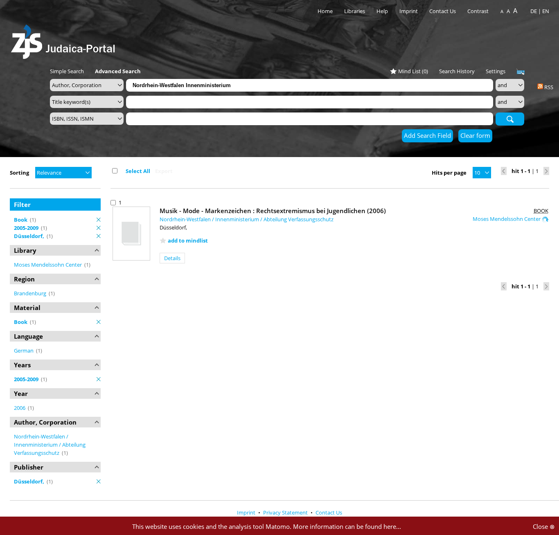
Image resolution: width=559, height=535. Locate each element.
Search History (457, 71)
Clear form (475, 135)
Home (325, 11)
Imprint (408, 11)
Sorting (19, 172)
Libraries (354, 11)
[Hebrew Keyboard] (520, 72)
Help (382, 11)
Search (509, 119)
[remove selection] (99, 220)
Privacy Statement (286, 512)
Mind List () (413, 71)
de (533, 11)
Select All (138, 171)
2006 (20, 407)
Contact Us (443, 11)
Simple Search (67, 71)
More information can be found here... (347, 526)
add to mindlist (188, 240)
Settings (495, 71)
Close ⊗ (544, 526)
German (24, 350)
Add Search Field (427, 135)
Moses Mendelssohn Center (48, 264)
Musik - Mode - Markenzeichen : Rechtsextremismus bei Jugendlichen (273, 211)
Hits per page (449, 172)
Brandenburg (30, 293)
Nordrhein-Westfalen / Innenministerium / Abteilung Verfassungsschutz (50, 444)
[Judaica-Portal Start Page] (65, 39)
